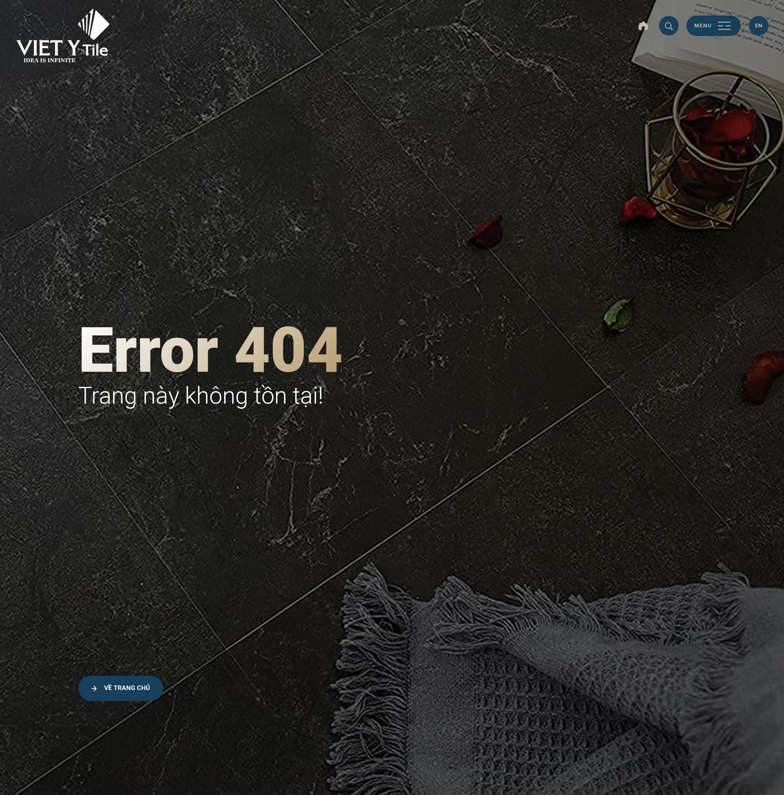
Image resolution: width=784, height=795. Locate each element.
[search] (669, 26)
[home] (643, 25)
